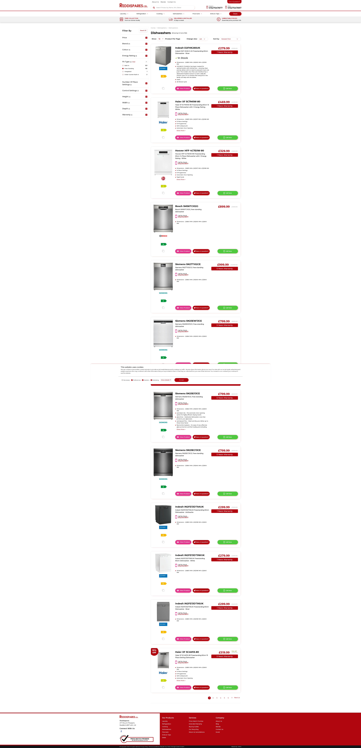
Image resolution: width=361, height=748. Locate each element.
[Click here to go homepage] (134, 4)
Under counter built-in (132, 74)
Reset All (143, 30)
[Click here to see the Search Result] (153, 7)
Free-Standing (129, 68)
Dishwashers (178, 14)
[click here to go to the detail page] (163, 56)
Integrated (128, 71)
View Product (185, 89)
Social (218, 732)
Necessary (126, 380)
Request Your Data (165, 746)
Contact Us (219, 729)
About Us (219, 721)
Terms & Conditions (154, 746)
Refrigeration (141, 14)
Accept (181, 380)
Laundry (123, 14)
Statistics (146, 380)
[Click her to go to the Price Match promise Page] (136, 738)
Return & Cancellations (197, 732)
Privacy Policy (144, 746)
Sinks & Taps (215, 14)
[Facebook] (121, 731)
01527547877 (183, 115)
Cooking (159, 14)
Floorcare (196, 14)
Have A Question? (202, 88)
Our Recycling (193, 729)
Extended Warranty (195, 724)
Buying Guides (194, 726)
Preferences (137, 380)
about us (155, 2)
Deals (235, 14)
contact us (172, 2)
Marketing (155, 380)
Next (236, 698)
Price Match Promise (196, 721)
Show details (165, 380)
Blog (217, 724)
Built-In (127, 65)
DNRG (239, 746)
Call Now (229, 88)
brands (163, 2)
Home (153, 28)
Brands (218, 726)
